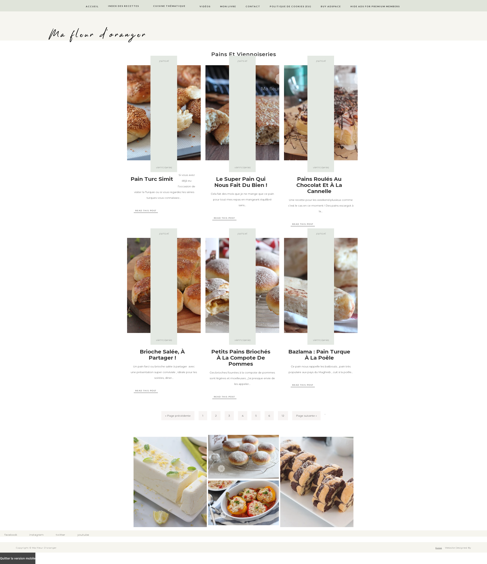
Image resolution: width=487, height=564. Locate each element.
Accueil (92, 6)
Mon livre (228, 6)
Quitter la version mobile (17, 558)
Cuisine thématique (169, 6)
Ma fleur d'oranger (98, 35)
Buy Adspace (331, 6)
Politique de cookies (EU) (290, 6)
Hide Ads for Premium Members (375, 6)
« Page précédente (178, 415)
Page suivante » (306, 415)
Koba (438, 547)
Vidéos (205, 6)
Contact (253, 6)
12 (283, 415)
